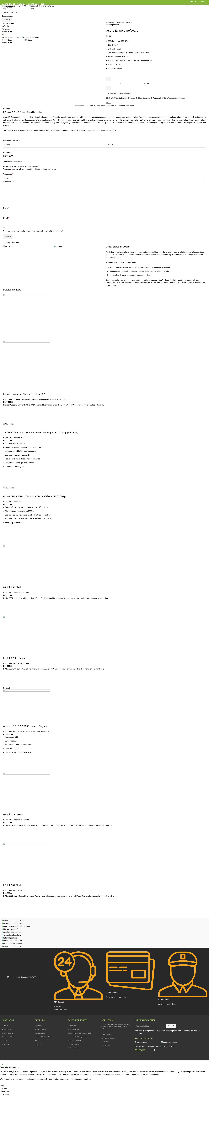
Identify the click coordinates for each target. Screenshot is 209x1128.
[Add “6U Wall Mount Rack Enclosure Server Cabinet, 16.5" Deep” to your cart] (6, 537)
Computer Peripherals (21, 399)
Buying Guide (6, 1029)
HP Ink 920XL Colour (14, 658)
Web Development (74, 1029)
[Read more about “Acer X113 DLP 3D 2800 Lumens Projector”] (6, 764)
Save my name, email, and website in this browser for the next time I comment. (33, 231)
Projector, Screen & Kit (31, 731)
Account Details (40, 1029)
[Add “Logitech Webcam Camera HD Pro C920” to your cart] (6, 414)
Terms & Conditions (108, 1038)
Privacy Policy (106, 1034)
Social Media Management (77, 1037)
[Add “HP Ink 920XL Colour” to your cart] (6, 678)
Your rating (8, 174)
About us (5, 1025)
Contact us (38, 1044)
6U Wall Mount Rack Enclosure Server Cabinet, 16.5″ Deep (34, 496)
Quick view (6, 420)
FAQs (37, 1040)
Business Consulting (75, 1040)
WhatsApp (5, 1044)
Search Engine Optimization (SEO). (80, 1033)
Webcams (54, 399)
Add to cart (145, 83)
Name (6, 208)
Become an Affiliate (8, 1037)
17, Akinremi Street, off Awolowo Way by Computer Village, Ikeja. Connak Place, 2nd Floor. (116, 1026)
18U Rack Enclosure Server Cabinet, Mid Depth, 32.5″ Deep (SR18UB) (40, 432)
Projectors (45, 731)
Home (108, 22)
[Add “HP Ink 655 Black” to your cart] (6, 608)
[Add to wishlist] (6, 409)
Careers (4, 1040)
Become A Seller (7, 1033)
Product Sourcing (74, 1044)
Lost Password (40, 1033)
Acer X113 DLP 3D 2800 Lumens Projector (25, 726)
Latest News (105, 1045)
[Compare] (6, 389)
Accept (4, 1082)
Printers (26, 593)
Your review (8, 182)
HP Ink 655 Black (12, 587)
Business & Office (135, 98)
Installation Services (75, 1048)
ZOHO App (72, 1025)
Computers (7, 399)
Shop (112, 22)
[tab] (79, 106)
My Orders (38, 1025)
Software (181, 98)
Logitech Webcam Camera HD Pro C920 (24, 394)
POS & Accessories (170, 98)
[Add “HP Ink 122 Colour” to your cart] (6, 835)
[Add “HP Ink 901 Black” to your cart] (6, 905)
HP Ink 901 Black (12, 885)
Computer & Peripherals (152, 98)
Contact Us (105, 1042)
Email (6, 218)
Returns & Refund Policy (43, 1037)
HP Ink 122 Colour (13, 814)
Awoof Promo (63, 399)
